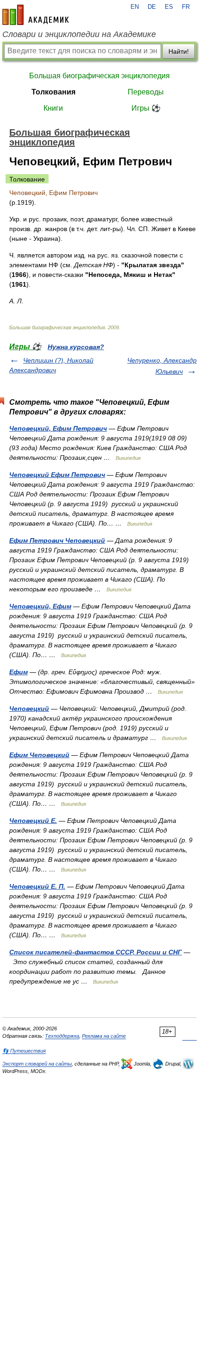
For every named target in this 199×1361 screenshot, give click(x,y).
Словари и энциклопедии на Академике (79, 34)
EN (135, 7)
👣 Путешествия (24, 1051)
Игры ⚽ (146, 108)
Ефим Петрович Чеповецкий (57, 540)
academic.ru (35, 15)
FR (186, 7)
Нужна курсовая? (76, 347)
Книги (53, 108)
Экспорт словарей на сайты (37, 1063)
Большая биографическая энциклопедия (99, 76)
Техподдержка (62, 1036)
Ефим (18, 672)
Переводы (146, 92)
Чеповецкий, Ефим (40, 606)
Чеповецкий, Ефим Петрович (58, 428)
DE (152, 7)
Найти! (178, 51)
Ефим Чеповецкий (39, 755)
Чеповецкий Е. (33, 820)
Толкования (53, 92)
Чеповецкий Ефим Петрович (57, 474)
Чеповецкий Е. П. (37, 886)
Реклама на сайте (104, 1036)
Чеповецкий (29, 708)
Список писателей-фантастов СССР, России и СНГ (95, 952)
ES (169, 7)
